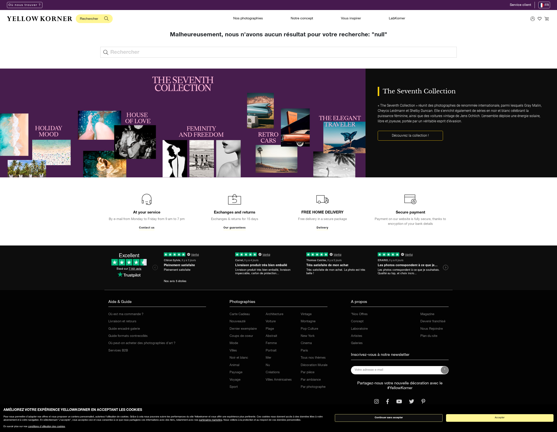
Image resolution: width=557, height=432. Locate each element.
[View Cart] (546, 18)
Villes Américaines (279, 380)
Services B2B (118, 350)
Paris (304, 350)
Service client (520, 5)
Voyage (235, 380)
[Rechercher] (106, 18)
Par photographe (313, 387)
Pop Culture (309, 329)
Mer (268, 358)
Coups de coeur (241, 336)
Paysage (236, 372)
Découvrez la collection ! (410, 135)
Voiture (271, 321)
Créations (273, 372)
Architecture (274, 314)
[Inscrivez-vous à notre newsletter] (445, 370)
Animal (234, 365)
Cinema (306, 343)
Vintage (306, 314)
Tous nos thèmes (313, 358)
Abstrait (271, 336)
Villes (233, 350)
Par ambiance (311, 380)
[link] (39, 18)
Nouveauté (237, 321)
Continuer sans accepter (389, 418)
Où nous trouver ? (24, 5)
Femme (271, 343)
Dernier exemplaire (243, 329)
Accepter (500, 418)
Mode (234, 343)
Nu (268, 365)
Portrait (271, 350)
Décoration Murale (314, 365)
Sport (234, 387)
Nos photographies (248, 18)
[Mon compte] (532, 18)
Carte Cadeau (240, 314)
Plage (270, 329)
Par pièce (307, 372)
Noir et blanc (239, 358)
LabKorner (397, 18)
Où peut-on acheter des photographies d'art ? (141, 343)
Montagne (308, 321)
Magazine (427, 314)
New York (308, 336)
